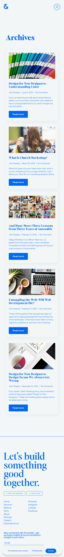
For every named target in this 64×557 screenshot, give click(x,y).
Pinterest (32, 501)
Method (7, 507)
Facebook (33, 511)
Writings (8, 517)
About (7, 514)
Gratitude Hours (11, 523)
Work (6, 511)
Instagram (32, 504)
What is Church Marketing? (28, 157)
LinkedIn (32, 507)
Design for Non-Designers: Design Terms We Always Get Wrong (29, 377)
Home (7, 501)
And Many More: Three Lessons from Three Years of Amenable (31, 227)
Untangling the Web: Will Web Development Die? (30, 301)
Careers (7, 520)
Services (8, 504)
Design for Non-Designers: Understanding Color (27, 85)
